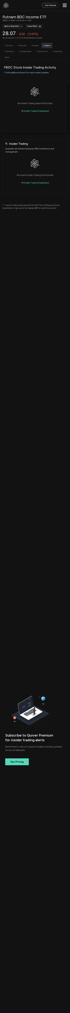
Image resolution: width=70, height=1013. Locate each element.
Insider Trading (18, 143)
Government (42, 51)
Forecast (35, 45)
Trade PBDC (32, 26)
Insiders (47, 45)
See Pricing (17, 761)
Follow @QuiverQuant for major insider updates (27, 72)
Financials (22, 45)
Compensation (25, 51)
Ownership (57, 51)
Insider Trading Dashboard (36, 111)
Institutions (9, 51)
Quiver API (33, 208)
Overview (9, 45)
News (7, 57)
